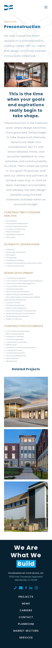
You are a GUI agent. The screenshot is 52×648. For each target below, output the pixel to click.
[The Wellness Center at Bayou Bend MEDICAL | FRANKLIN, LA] (26, 384)
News (26, 603)
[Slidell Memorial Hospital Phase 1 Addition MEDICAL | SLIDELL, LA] (26, 488)
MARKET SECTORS (26, 631)
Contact (26, 617)
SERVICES (26, 637)
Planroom (26, 624)
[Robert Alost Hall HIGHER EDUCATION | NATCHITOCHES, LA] (26, 436)
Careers (26, 610)
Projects (26, 597)
